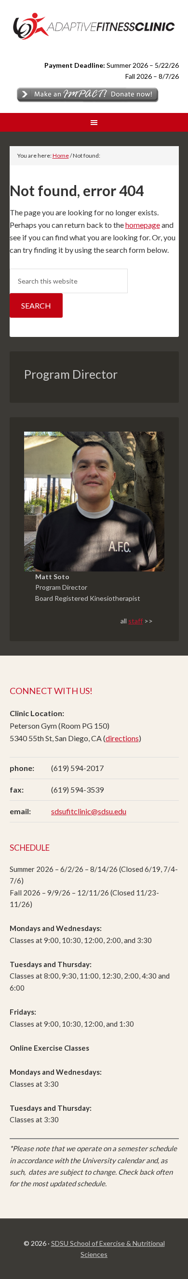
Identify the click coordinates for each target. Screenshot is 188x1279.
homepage (142, 224)
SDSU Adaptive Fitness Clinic (94, 25)
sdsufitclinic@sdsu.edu (88, 811)
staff (135, 621)
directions (122, 738)
